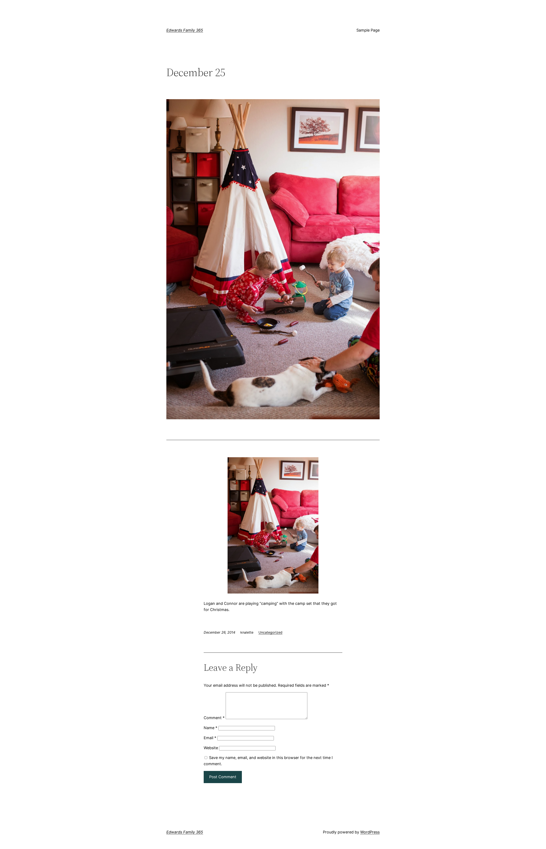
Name (210, 728)
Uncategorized (270, 632)
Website (211, 748)
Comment (214, 717)
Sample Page (368, 30)
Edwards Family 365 (184, 30)
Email (210, 738)
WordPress (370, 832)
